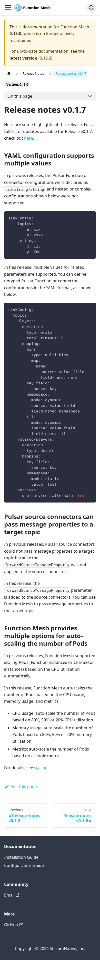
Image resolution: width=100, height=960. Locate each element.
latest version (23, 58)
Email (9, 895)
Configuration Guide (24, 865)
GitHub (11, 925)
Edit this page (24, 786)
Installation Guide (21, 857)
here (28, 138)
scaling (41, 768)
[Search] (91, 7)
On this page (19, 96)
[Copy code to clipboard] (89, 217)
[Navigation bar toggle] (8, 8)
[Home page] (9, 73)
